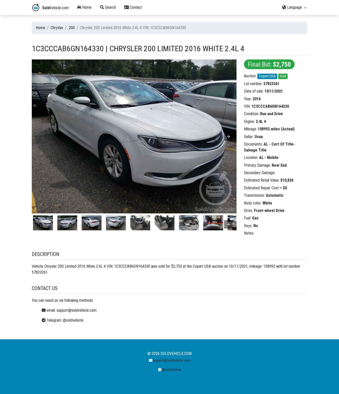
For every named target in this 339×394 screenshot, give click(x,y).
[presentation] (228, 224)
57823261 (271, 83)
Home (86, 7)
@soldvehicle (73, 320)
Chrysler (57, 27)
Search (110, 7)
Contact (135, 7)
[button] (228, 136)
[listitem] (43, 222)
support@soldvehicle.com (77, 310)
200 (72, 27)
